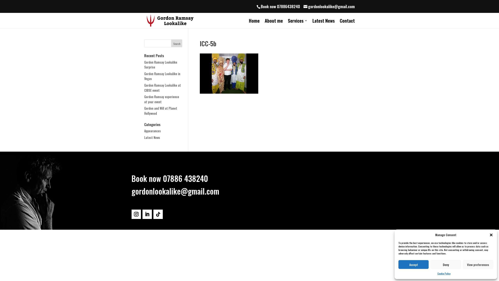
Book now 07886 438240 (170, 178)
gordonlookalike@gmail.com (175, 191)
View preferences (478, 264)
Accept (413, 264)
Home (254, 21)
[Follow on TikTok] (158, 214)
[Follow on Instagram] (136, 214)
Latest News (323, 21)
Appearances (152, 131)
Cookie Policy (443, 273)
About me (274, 21)
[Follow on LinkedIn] (147, 214)
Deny (446, 264)
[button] (491, 235)
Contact (347, 21)
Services (295, 21)
